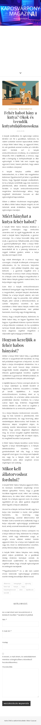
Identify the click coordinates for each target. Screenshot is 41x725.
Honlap (5, 642)
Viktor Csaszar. (31, 721)
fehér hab (7, 587)
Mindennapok (25, 109)
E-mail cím (7, 631)
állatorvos (7, 584)
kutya (23, 587)
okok (20, 590)
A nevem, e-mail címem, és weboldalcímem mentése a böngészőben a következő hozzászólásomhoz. (19, 659)
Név (4, 619)
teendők (6, 593)
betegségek (17, 584)
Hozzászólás (7, 667)
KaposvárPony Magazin (20, 11)
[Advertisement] (20, 47)
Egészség (13, 109)
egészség (28, 584)
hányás (16, 587)
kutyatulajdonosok (10, 590)
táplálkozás (29, 590)
